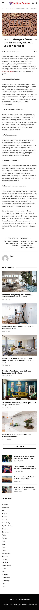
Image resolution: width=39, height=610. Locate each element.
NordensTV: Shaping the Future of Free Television (11, 243)
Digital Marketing (7, 526)
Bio (3, 510)
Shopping (5, 574)
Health (4, 547)
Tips (3, 584)
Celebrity (5, 520)
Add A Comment (19, 446)
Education (5, 529)
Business (4, 517)
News (3, 571)
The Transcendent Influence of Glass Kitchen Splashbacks (16, 436)
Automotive (5, 507)
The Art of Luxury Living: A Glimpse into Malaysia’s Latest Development (17, 296)
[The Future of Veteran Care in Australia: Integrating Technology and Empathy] (7, 489)
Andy (5, 51)
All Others (5, 504)
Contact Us (13, 599)
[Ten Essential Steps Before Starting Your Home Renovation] (19, 313)
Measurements (6, 565)
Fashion (4, 538)
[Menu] (3, 3)
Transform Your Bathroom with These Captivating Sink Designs (16, 372)
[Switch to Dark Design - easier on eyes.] (33, 3)
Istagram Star (6, 553)
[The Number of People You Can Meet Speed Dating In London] (7, 458)
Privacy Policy (24, 599)
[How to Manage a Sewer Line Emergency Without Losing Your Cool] (19, 24)
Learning (4, 559)
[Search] (36, 3)
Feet (3, 541)
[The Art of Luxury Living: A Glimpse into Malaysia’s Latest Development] (19, 281)
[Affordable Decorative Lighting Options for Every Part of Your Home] (19, 389)
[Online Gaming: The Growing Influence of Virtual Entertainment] (7, 469)
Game (3, 544)
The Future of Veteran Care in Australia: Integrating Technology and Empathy (25, 489)
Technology (5, 580)
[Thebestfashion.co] (19, 3)
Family (4, 535)
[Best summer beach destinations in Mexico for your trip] (7, 479)
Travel (4, 587)
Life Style (5, 562)
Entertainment (6, 532)
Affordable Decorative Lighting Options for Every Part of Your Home (19, 404)
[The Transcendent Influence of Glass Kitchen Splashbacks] (19, 421)
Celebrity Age (6, 523)
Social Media (6, 577)
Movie (4, 568)
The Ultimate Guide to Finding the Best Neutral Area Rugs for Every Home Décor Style (18, 360)
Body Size (5, 514)
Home (35, 51)
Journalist (5, 556)
